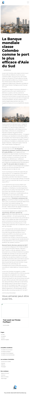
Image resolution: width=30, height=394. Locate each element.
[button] (28, 2)
